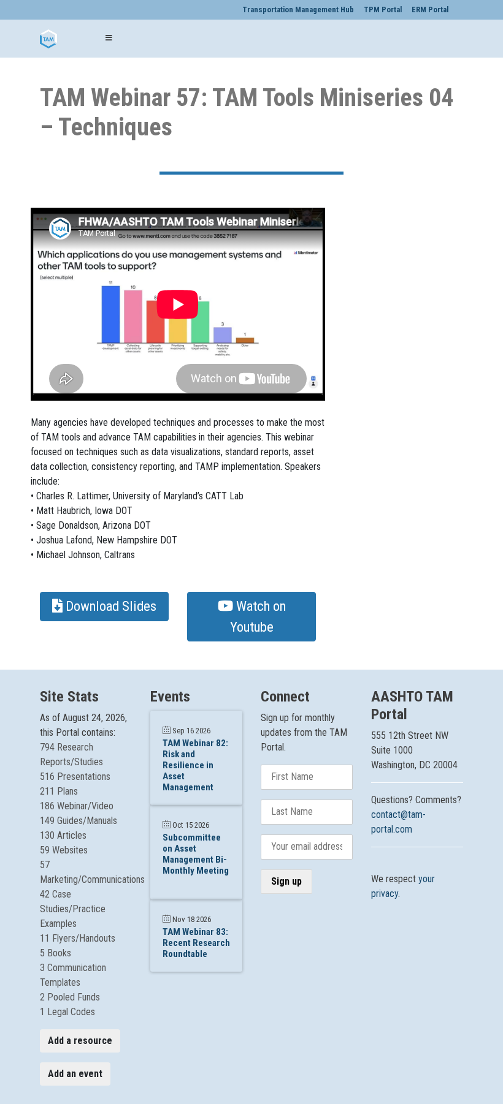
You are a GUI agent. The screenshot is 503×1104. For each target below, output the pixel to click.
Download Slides (109, 606)
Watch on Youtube (258, 616)
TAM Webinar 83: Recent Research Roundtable (196, 942)
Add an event (75, 1073)
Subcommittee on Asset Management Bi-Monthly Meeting (196, 854)
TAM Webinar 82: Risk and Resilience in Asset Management (195, 765)
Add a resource (80, 1040)
